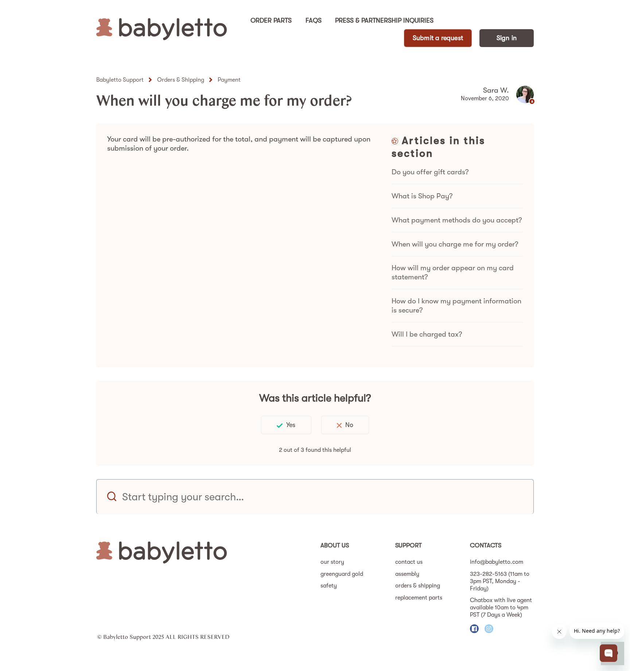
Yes (290, 424)
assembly (407, 574)
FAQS (314, 20)
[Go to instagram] (489, 628)
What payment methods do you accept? (457, 220)
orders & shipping (417, 585)
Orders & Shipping (180, 80)
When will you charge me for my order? (455, 244)
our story (332, 562)
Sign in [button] (507, 38)
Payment (229, 80)
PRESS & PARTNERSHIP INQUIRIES (384, 20)
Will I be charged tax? (427, 334)
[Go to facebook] (474, 628)
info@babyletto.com (496, 562)
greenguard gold (341, 574)
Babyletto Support (120, 80)
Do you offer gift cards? (430, 172)
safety (328, 585)
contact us (409, 562)
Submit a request (438, 38)
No (349, 424)
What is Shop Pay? (422, 196)
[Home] (161, 29)
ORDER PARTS (271, 20)
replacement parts (418, 597)
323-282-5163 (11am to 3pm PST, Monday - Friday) (499, 581)
